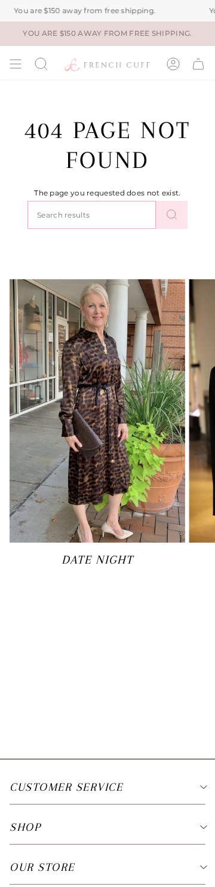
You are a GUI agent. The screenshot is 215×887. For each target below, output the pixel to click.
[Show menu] (15, 64)
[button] (41, 64)
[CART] (198, 64)
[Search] (172, 215)
